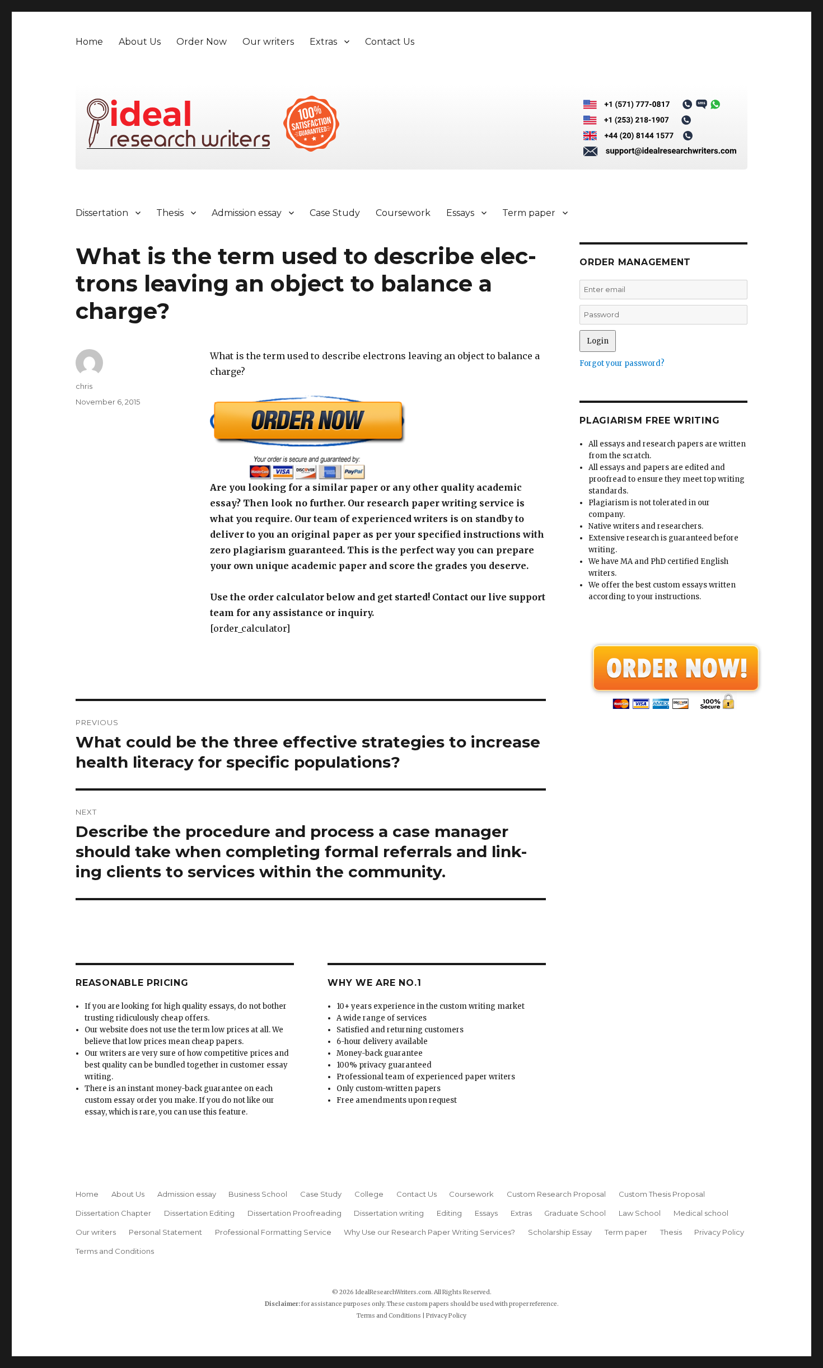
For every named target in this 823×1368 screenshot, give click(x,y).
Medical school (701, 1213)
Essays (460, 213)
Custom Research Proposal (556, 1194)
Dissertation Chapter (113, 1213)
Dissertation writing (389, 1213)
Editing (449, 1213)
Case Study (335, 213)
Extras (323, 41)
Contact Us (389, 41)
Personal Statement (165, 1232)
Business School (257, 1194)
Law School (640, 1213)
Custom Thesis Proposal (662, 1194)
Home (89, 41)
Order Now (201, 41)
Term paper (528, 213)
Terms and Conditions (115, 1251)
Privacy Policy (719, 1232)
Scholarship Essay (560, 1232)
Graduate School (575, 1213)
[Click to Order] (378, 437)
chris (84, 386)
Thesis (170, 213)
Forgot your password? (622, 363)
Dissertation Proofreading (294, 1213)
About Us (140, 41)
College (369, 1194)
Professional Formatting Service (273, 1232)
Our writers (268, 41)
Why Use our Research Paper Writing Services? (429, 1232)
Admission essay (247, 213)
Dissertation (102, 213)
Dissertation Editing (199, 1213)
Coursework (403, 213)
